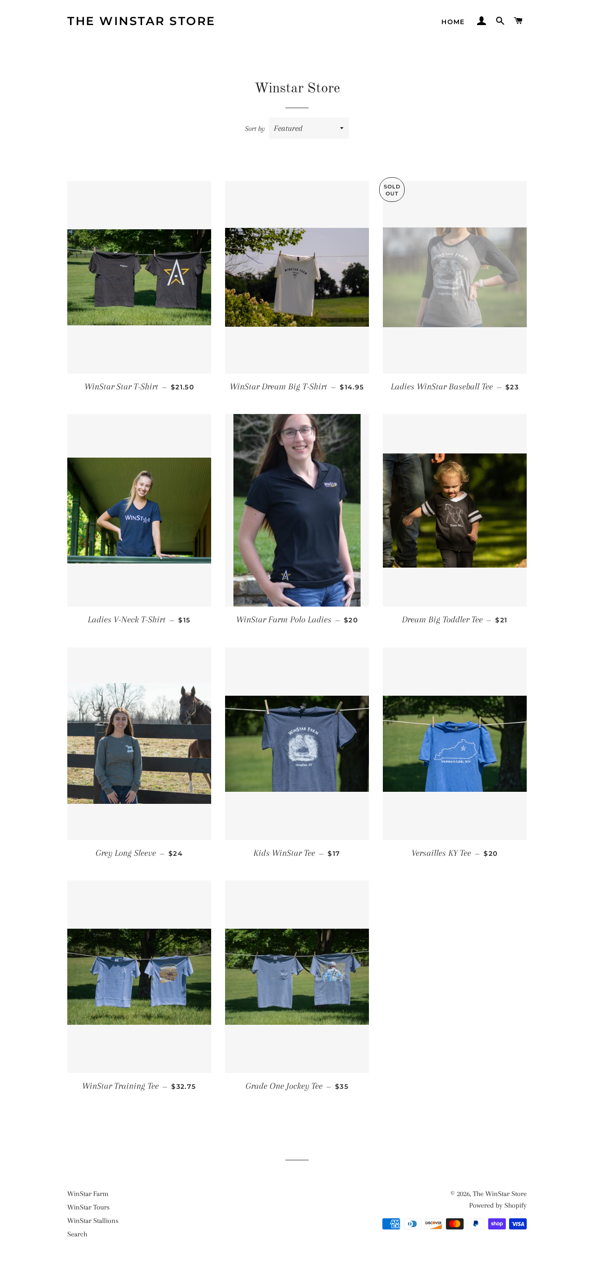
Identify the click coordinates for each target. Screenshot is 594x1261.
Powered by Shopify (498, 1205)
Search (77, 1234)
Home (453, 22)
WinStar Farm (88, 1194)
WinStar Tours (88, 1207)
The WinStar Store (141, 21)
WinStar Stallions (92, 1220)
